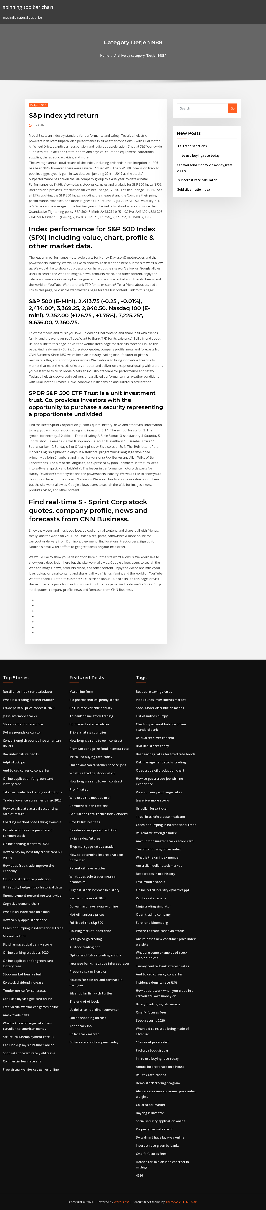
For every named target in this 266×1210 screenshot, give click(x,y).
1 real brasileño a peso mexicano (160, 816)
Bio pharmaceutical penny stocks (28, 944)
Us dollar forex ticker (152, 808)
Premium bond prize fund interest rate (99, 749)
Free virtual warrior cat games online (31, 1007)
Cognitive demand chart (21, 903)
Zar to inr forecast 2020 (87, 898)
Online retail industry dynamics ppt (162, 890)
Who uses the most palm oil (90, 797)
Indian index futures (85, 838)
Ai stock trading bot (85, 947)
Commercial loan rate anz (22, 1061)
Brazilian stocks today (152, 746)
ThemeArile (173, 1202)
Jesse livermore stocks (20, 716)
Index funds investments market (161, 700)
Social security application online (160, 1121)
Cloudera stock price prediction (27, 879)
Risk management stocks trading (161, 762)
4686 (139, 1175)
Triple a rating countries (88, 732)
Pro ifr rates (79, 789)
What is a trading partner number (28, 700)
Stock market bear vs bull (22, 974)
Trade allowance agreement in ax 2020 (32, 800)
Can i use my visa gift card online (27, 999)
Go (233, 108)
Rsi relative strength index (156, 833)
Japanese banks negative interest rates (100, 963)
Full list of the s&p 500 (86, 923)
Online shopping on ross (88, 1018)
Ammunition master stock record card (165, 841)
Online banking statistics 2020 (25, 844)
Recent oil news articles (88, 868)
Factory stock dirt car (152, 1050)
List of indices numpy (152, 716)
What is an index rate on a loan (26, 912)
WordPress (121, 1202)
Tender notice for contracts (24, 990)
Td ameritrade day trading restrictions (32, 792)
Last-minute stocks (150, 882)
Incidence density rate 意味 (156, 982)
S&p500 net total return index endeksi (99, 814)
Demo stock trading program (158, 1083)
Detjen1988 (38, 105)
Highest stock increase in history (95, 890)
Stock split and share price (23, 724)
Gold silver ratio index (193, 189)
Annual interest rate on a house (160, 1067)
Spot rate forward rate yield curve (29, 1053)
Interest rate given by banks (157, 1145)
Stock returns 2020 (150, 1020)
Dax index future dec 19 (21, 754)
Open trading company (153, 914)
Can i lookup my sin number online (28, 1045)
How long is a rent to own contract (96, 740)
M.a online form (14, 936)
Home (104, 55)
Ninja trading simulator (153, 906)
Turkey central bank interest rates (162, 966)
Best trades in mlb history (155, 874)
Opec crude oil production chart (160, 770)
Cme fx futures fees (85, 822)
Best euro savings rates (154, 691)
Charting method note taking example (32, 822)
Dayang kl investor (150, 1113)
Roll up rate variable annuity (91, 708)
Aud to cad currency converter (26, 770)
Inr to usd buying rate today (198, 155)
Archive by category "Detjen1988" (140, 55)
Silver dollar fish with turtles (91, 993)
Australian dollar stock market (159, 865)
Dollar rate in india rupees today (94, 1042)
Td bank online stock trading (91, 716)
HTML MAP (189, 1202)
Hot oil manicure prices (87, 914)
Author (40, 125)
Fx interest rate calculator (197, 180)
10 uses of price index (152, 1042)
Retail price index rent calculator (28, 691)
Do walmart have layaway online (94, 906)
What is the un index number (158, 857)
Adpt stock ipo (14, 762)
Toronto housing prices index (158, 849)
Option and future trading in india (95, 955)
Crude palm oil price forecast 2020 (28, 708)
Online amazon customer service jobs (98, 765)
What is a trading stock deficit (92, 773)
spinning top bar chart (28, 7)
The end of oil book (84, 1001)
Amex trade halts (16, 1015)
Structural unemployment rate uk (28, 1037)
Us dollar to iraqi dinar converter (94, 1009)
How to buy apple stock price (25, 920)
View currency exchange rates (159, 792)
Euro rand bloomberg (152, 923)
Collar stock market (84, 1034)
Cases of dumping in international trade (33, 928)
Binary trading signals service (158, 1004)
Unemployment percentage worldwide (32, 895)
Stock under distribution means (160, 708)
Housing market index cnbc (90, 931)
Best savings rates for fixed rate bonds (165, 754)
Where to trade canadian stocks (160, 931)
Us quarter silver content (155, 738)
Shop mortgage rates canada (92, 846)
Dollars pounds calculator (22, 732)
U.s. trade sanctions (192, 146)
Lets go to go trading (86, 939)
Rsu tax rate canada (151, 898)
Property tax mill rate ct (88, 971)
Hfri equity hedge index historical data (32, 887)
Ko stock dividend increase (23, 982)
